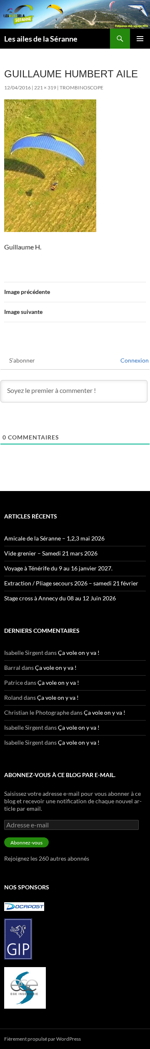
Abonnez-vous (26, 842)
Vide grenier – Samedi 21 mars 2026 (51, 553)
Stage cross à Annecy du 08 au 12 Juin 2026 (60, 598)
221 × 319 (45, 87)
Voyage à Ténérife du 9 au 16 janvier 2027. (58, 568)
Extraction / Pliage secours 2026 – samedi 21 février (71, 583)
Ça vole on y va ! (79, 652)
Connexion (134, 360)
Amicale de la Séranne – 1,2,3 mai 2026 (54, 538)
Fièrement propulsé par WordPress (42, 1039)
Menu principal (140, 39)
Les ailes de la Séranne (41, 38)
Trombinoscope (81, 87)
